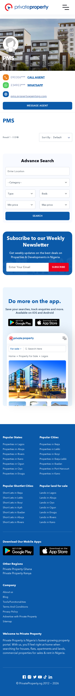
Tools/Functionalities (14, 602)
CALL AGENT (36, 77)
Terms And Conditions (15, 606)
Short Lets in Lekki (13, 497)
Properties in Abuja (13, 449)
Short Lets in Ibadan (14, 512)
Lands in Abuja (48, 497)
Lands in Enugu (48, 512)
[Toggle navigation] (65, 7)
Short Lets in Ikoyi (13, 502)
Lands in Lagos (48, 493)
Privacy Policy (10, 611)
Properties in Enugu (14, 473)
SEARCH (37, 216)
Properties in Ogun (13, 464)
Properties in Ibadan (51, 464)
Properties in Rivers (13, 454)
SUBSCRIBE (58, 267)
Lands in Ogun (48, 507)
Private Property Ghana (17, 569)
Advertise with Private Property (20, 616)
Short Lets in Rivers (13, 522)
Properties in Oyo (12, 468)
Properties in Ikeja (50, 444)
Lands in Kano (47, 522)
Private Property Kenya (17, 573)
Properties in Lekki (50, 449)
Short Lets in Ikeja (12, 493)
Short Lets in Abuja (13, 517)
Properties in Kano (13, 459)
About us (8, 592)
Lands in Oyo (47, 502)
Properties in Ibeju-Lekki (53, 459)
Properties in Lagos (13, 444)
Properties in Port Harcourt (54, 468)
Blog (5, 597)
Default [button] (57, 137)
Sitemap (7, 621)
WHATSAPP (35, 85)
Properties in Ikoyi (50, 454)
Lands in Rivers (48, 517)
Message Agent (37, 105)
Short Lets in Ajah (12, 507)
